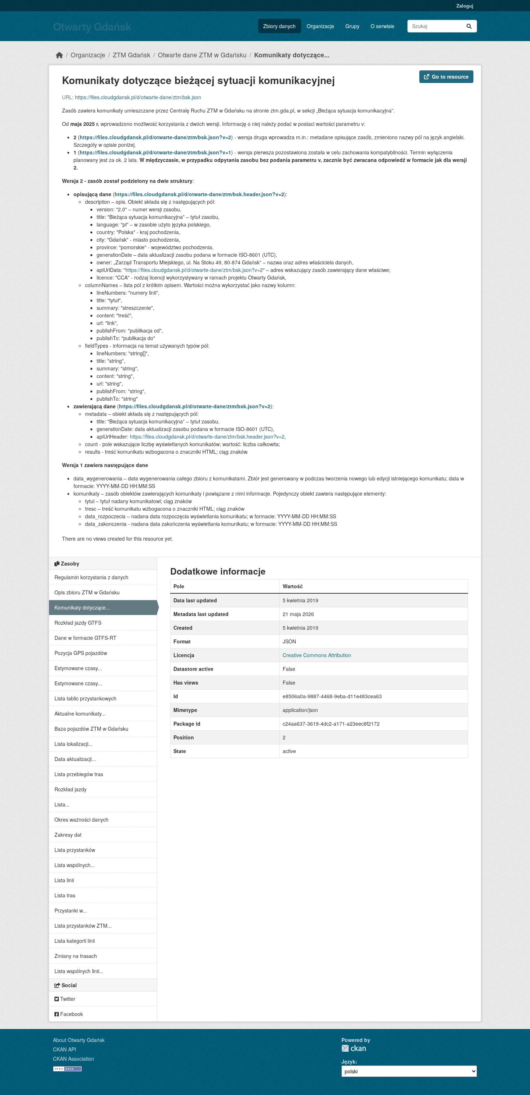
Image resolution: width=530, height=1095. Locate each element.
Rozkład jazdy (70, 789)
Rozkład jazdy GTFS (77, 622)
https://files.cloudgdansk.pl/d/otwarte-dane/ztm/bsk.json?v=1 (155, 152)
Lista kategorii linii (74, 940)
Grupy (352, 26)
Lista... (62, 804)
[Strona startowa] (59, 54)
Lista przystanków (74, 849)
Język (348, 1061)
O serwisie (382, 26)
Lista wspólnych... (74, 864)
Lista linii (64, 880)
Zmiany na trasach (75, 955)
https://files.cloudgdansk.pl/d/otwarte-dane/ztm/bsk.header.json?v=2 (199, 194)
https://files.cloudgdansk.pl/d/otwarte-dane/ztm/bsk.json (138, 97)
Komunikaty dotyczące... (292, 54)
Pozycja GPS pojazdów (80, 652)
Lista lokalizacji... (73, 743)
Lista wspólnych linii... (78, 971)
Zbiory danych (279, 26)
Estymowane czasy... (78, 668)
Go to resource (450, 76)
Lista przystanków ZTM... (83, 925)
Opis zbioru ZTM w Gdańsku (87, 592)
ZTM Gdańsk (131, 54)
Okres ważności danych (81, 819)
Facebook (71, 1013)
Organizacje (320, 26)
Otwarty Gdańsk (92, 26)
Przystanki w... (70, 910)
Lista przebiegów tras (78, 774)
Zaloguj (464, 5)
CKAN (353, 1048)
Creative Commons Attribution (317, 655)
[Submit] (469, 26)
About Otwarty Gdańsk (79, 1039)
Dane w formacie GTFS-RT (85, 637)
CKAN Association (73, 1058)
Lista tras (64, 895)
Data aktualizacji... (75, 758)
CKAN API (64, 1049)
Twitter (67, 998)
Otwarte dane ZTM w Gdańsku (202, 54)
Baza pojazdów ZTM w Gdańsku (91, 728)
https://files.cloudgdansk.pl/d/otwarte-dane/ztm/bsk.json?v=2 (155, 137)
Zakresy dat (67, 834)
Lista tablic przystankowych (85, 698)
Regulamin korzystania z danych (91, 577)
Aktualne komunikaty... (80, 713)
